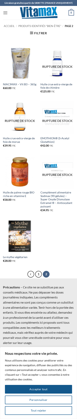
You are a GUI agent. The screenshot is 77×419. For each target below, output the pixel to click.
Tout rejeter (38, 410)
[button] (5, 13)
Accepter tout (38, 389)
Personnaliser (38, 399)
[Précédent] (30, 274)
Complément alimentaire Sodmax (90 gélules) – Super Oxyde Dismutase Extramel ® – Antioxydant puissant (56, 199)
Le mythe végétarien (15, 257)
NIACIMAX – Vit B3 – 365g (19, 84)
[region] (38, 383)
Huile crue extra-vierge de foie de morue (19, 140)
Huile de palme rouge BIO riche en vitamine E (18, 194)
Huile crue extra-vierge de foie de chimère (56, 86)
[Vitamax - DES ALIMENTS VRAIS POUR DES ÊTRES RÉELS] (38, 13)
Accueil (9, 26)
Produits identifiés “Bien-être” (39, 26)
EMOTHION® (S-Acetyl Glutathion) (54, 140)
